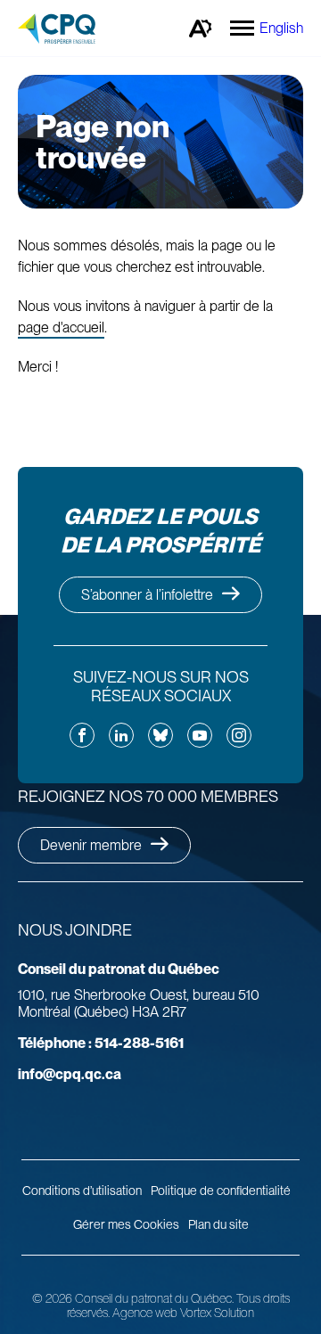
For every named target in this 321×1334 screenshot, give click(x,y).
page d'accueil (61, 327)
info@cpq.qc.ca (69, 1074)
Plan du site (218, 1224)
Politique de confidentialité (221, 1190)
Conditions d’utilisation (82, 1190)
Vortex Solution (217, 1312)
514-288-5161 (101, 1043)
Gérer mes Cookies (126, 1224)
